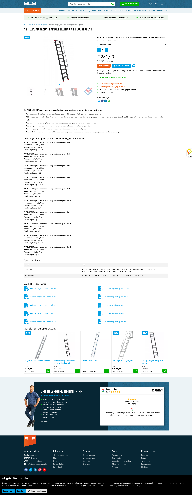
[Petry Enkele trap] (96, 345)
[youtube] (44, 467)
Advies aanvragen (131, 4)
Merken (70, 10)
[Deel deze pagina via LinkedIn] (105, 101)
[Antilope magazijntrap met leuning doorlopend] (67, 345)
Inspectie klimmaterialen (158, 10)
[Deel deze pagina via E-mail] (99, 101)
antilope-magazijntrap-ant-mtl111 (43, 313)
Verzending (145, 461)
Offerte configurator (119, 464)
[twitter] (31, 467)
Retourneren (146, 464)
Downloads (118, 10)
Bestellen (144, 455)
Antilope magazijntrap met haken (152, 362)
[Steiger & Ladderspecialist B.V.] (38, 4)
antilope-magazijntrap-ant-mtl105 (43, 288)
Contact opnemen (89, 455)
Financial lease (140, 10)
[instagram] (40, 467)
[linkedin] (35, 467)
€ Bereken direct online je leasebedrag (113, 78)
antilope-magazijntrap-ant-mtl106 (116, 288)
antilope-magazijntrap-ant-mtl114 (116, 322)
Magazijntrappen (41, 25)
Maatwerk (80, 10)
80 (153, 390)
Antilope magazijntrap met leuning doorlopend (64, 362)
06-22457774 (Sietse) (34, 461)
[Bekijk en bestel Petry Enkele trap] (106, 371)
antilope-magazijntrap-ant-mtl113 (43, 322)
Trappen (30, 25)
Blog (88, 10)
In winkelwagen (104, 66)
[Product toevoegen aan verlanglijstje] (134, 65)
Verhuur (128, 10)
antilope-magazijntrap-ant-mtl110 (116, 305)
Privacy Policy (58, 464)
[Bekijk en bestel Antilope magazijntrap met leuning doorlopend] (77, 371)
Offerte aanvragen (123, 66)
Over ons (61, 10)
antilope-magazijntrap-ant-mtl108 (116, 297)
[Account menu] (145, 4)
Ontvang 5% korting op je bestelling (114, 86)
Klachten (144, 467)
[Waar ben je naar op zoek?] (112, 4)
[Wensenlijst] (150, 4)
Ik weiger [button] (20, 491)
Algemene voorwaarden (62, 455)
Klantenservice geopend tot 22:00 (113, 83)
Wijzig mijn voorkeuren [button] (37, 491)
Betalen (144, 458)
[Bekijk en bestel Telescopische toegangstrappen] (135, 371)
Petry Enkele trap (90, 361)
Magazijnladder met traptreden (37, 361)
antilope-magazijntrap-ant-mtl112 (116, 313)
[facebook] (26, 467)
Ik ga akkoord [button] (8, 491)
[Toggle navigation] (32, 10)
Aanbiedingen (117, 455)
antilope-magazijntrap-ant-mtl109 (43, 305)
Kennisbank (97, 10)
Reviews (159, 390)
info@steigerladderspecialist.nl (37, 464)
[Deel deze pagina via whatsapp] (109, 101)
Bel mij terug (87, 461)
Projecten (108, 10)
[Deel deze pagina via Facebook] (102, 101)
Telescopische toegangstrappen (125, 361)
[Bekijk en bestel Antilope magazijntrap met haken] (164, 371)
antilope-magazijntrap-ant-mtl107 (43, 297)
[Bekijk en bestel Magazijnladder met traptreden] (48, 371)
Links (55, 461)
